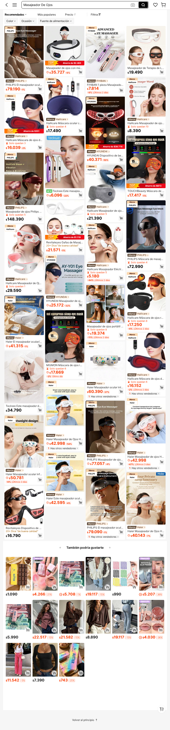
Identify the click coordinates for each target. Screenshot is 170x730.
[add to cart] (27, 587)
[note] (49, 594)
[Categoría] (15, 5)
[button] (7, 5)
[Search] (143, 5)
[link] (155, 5)
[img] (24, 131)
